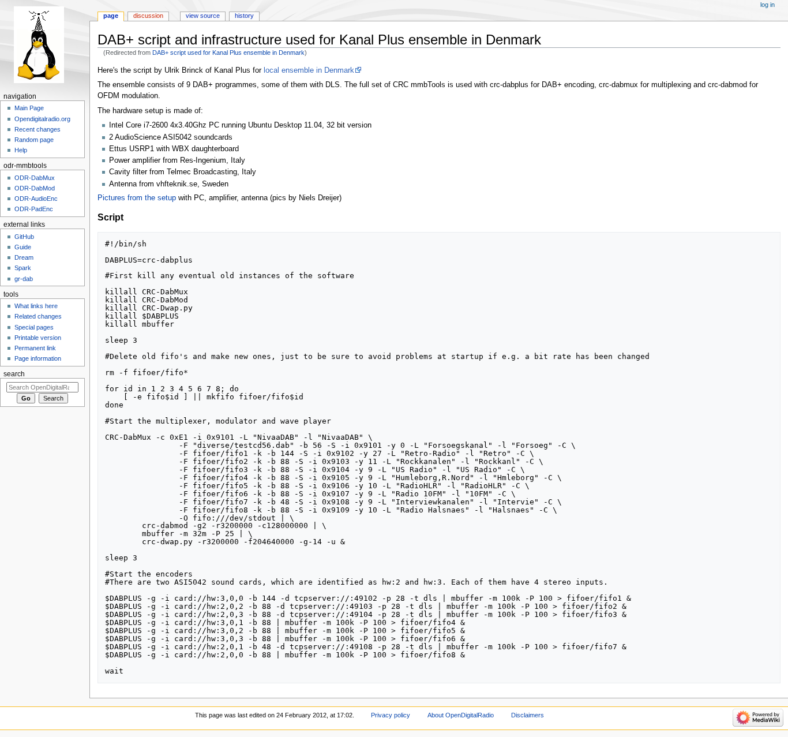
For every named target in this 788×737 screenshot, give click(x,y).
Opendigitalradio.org (42, 118)
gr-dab (23, 278)
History (244, 15)
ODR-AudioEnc (36, 198)
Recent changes (37, 129)
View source (203, 15)
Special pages (34, 327)
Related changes (38, 316)
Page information (37, 358)
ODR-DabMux (34, 177)
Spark (22, 267)
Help (20, 150)
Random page (34, 139)
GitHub (24, 236)
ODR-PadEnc (33, 208)
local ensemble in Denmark (309, 70)
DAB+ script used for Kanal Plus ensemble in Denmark (228, 52)
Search (14, 374)
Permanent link (35, 348)
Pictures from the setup (136, 198)
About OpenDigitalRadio (460, 715)
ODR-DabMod (34, 188)
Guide (22, 247)
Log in (767, 4)
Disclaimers (527, 715)
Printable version (37, 337)
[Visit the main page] (44, 44)
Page (110, 15)
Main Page (29, 107)
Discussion (148, 15)
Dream (23, 257)
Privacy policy (390, 715)
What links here (36, 305)
